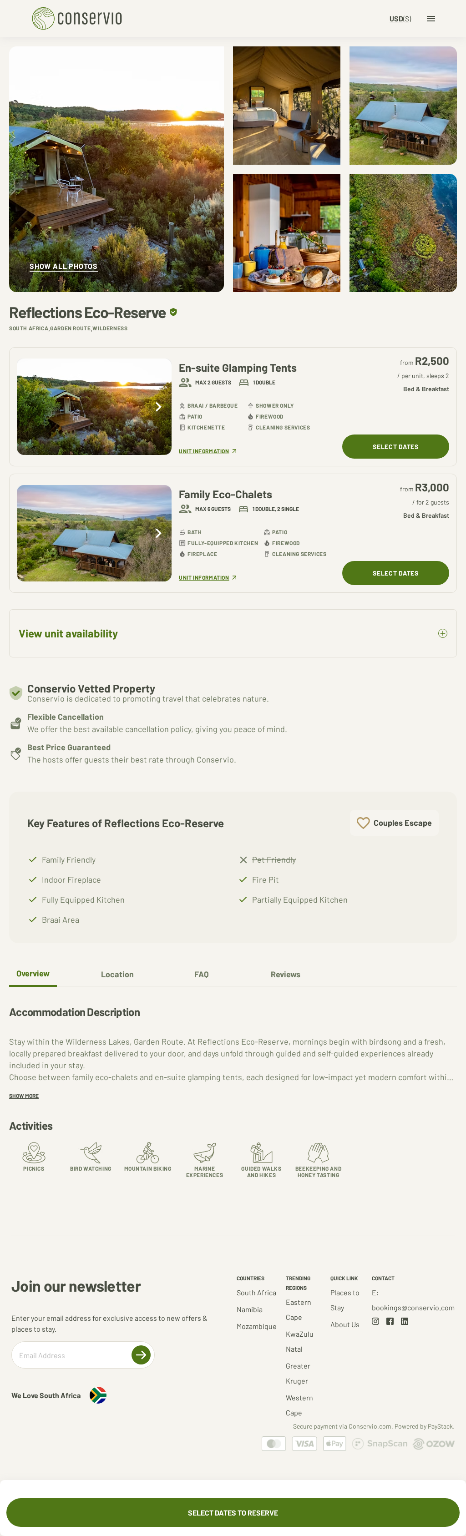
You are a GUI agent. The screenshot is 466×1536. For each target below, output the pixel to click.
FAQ (201, 974)
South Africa (256, 1292)
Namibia (250, 1309)
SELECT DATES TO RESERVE (233, 1512)
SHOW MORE (24, 1095)
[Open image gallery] (116, 169)
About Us (345, 1324)
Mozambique (257, 1326)
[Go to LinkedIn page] (404, 1321)
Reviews (285, 974)
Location (117, 974)
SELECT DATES (395, 446)
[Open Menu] (430, 18)
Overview (33, 973)
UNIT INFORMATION (204, 451)
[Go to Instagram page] (375, 1321)
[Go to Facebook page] (390, 1321)
